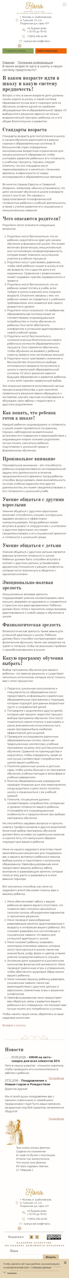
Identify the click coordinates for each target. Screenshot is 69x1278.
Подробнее (56, 1078)
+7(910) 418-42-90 (37, 36)
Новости (14, 1050)
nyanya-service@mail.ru (37, 41)
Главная (8, 62)
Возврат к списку (14, 1025)
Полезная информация (35, 62)
